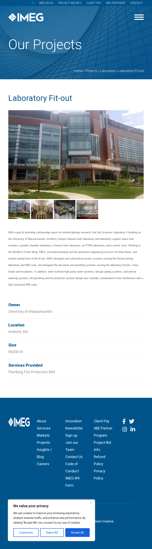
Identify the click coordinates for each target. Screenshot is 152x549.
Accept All (77, 532)
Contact (136, 3)
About (41, 421)
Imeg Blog (46, 3)
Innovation (73, 421)
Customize (26, 532)
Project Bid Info (70, 3)
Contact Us (74, 457)
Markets (43, 435)
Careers (43, 464)
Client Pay (93, 3)
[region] (51, 520)
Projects (43, 442)
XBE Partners (115, 3)
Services (44, 428)
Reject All (52, 532)
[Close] (90, 502)
